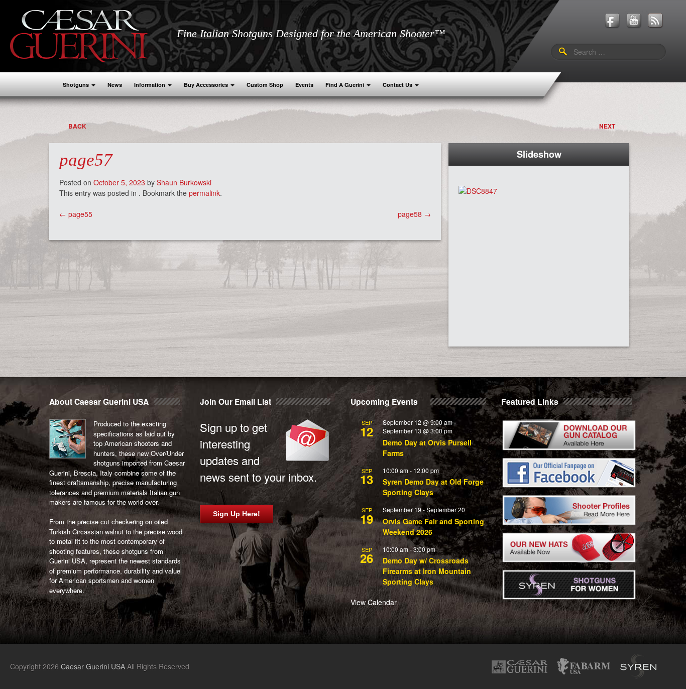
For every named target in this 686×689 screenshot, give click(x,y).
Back (77, 126)
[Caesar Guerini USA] (79, 35)
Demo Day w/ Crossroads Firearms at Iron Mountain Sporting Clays (427, 571)
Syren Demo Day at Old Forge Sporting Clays (433, 487)
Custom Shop (265, 84)
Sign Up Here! (236, 514)
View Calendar (374, 602)
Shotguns (76, 84)
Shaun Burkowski (184, 182)
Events (304, 84)
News (114, 84)
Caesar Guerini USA (93, 666)
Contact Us (397, 84)
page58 (414, 214)
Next (607, 126)
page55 (75, 214)
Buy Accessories (206, 84)
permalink (204, 193)
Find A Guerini (344, 84)
